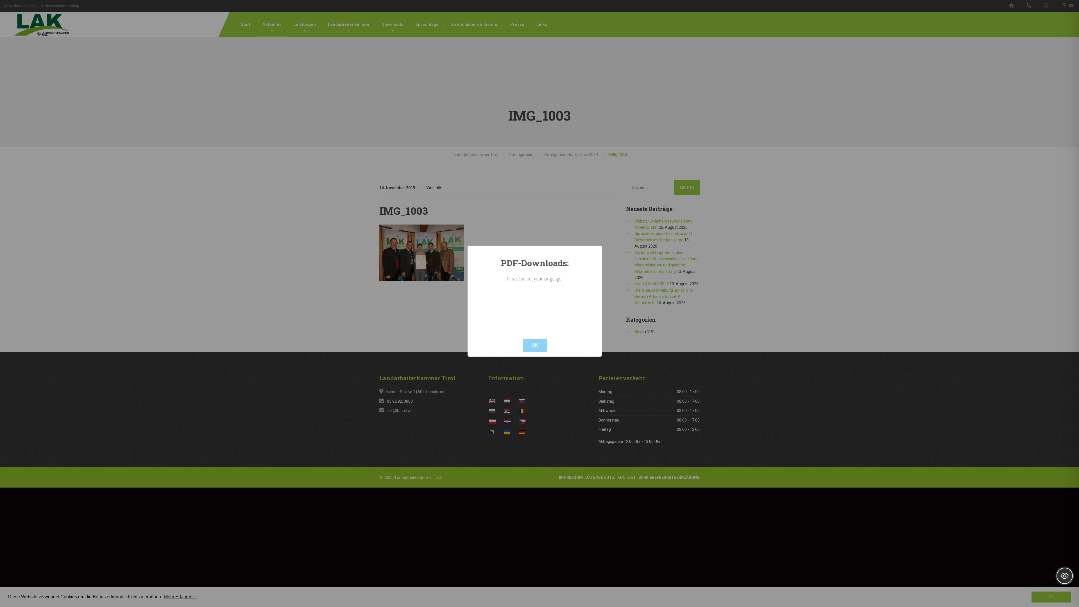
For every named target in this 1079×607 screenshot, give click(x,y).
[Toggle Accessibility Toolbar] (1064, 576)
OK (535, 345)
